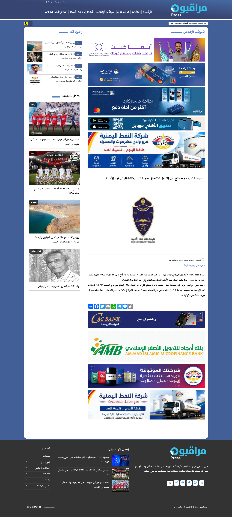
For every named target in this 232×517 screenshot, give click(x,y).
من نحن (63, 2)
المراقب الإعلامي (105, 12)
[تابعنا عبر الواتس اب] (195, 483)
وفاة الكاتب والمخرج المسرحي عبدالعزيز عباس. (58, 286)
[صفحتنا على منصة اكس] (170, 483)
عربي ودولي (123, 12)
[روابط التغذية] (201, 483)
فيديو (72, 12)
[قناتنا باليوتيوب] (182, 483)
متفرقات (46, 474)
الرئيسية (147, 12)
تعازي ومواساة (43, 486)
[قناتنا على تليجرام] (176, 483)
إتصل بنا (46, 2)
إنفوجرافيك (61, 12)
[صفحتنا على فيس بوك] (189, 483)
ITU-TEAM (32, 507)
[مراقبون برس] (187, 9)
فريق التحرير (55, 2)
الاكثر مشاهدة (71, 96)
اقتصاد (90, 12)
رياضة (81, 12)
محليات (136, 12)
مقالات (49, 12)
